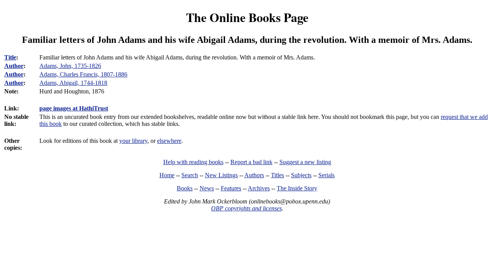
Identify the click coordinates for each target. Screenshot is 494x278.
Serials (326, 175)
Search (189, 175)
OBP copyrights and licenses (246, 208)
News (207, 188)
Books (185, 188)
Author (14, 66)
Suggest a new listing (305, 162)
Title (10, 57)
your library (133, 140)
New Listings (221, 175)
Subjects (301, 175)
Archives (259, 188)
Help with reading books (193, 162)
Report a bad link (251, 162)
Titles (277, 175)
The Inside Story (297, 188)
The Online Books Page (247, 17)
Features (231, 188)
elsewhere (169, 140)
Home (166, 175)
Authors (254, 175)
